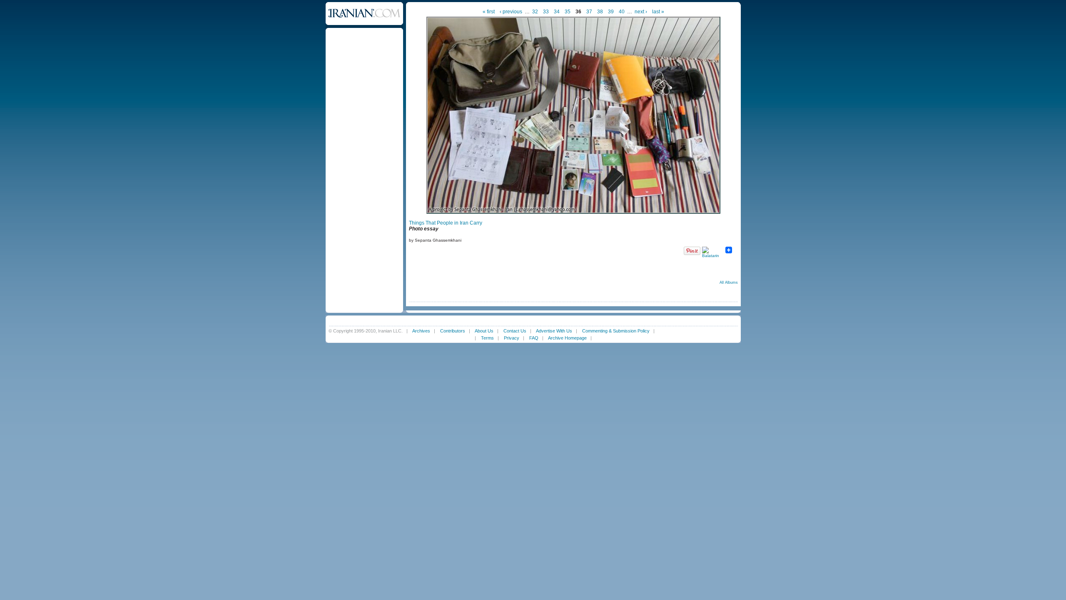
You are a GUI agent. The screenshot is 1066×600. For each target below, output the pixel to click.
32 (535, 12)
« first (489, 12)
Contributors (452, 330)
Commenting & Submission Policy (616, 330)
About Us (484, 330)
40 (622, 12)
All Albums (729, 282)
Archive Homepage (567, 337)
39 (611, 12)
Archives (421, 330)
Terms (487, 337)
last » (658, 12)
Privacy (511, 337)
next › (641, 12)
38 (600, 12)
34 (557, 12)
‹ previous (511, 12)
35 (567, 12)
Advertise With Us (554, 330)
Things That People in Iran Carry (445, 223)
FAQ (533, 337)
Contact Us (514, 330)
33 (546, 12)
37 (589, 12)
